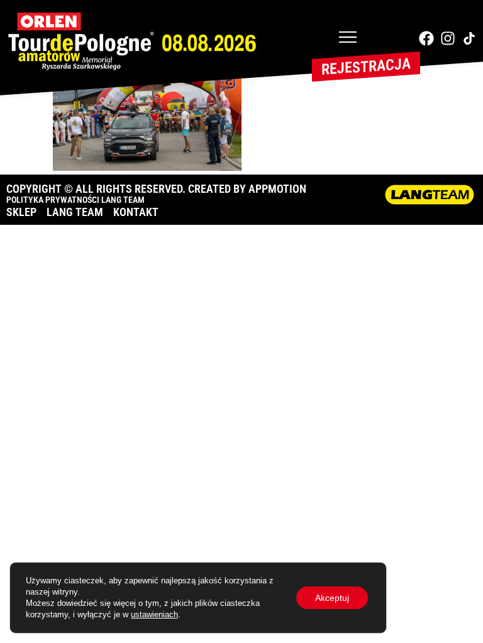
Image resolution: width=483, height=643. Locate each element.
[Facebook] (426, 38)
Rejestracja (366, 66)
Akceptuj (332, 598)
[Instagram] (447, 38)
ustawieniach (154, 614)
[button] (347, 38)
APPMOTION (277, 188)
